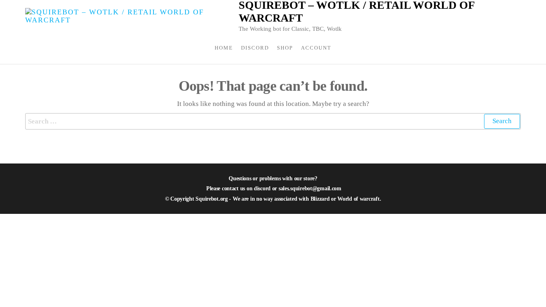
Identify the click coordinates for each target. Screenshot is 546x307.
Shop (285, 48)
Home (224, 48)
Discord (255, 48)
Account (316, 48)
